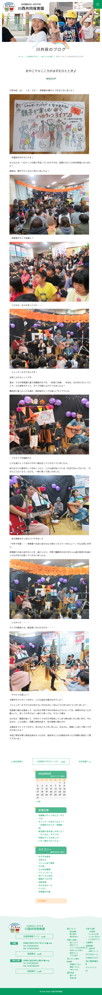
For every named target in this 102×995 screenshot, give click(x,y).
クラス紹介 (74, 955)
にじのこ (42, 888)
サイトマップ (91, 967)
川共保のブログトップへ (48, 761)
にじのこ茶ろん (93, 937)
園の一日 (73, 975)
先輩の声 (92, 948)
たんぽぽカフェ (93, 939)
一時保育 (92, 931)
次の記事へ (84, 761)
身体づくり (74, 945)
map (50, 943)
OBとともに (74, 969)
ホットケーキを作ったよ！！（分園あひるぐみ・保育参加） (51, 825)
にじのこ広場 (93, 934)
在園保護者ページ (31, 936)
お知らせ (42, 859)
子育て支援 (90, 929)
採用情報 (89, 946)
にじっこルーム (45, 872)
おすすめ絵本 (44, 856)
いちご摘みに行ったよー (49, 840)
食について (74, 942)
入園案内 (89, 942)
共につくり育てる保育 (73, 960)
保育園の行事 (44, 891)
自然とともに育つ (74, 950)
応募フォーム (93, 951)
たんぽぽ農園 (44, 869)
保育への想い (72, 940)
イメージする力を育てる (74, 948)
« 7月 (38, 801)
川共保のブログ (32, 56)
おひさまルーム (45, 885)
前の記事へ (18, 761)
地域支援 (42, 882)
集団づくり (74, 953)
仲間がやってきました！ (49, 837)
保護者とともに (74, 964)
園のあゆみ (74, 937)
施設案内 (31, 953)
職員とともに (74, 967)
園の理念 (73, 934)
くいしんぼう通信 (46, 863)
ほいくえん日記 (47, 56)
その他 (41, 866)
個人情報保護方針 (91, 962)
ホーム (21, 56)
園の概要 (73, 931)
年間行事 (73, 978)
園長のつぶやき (45, 879)
